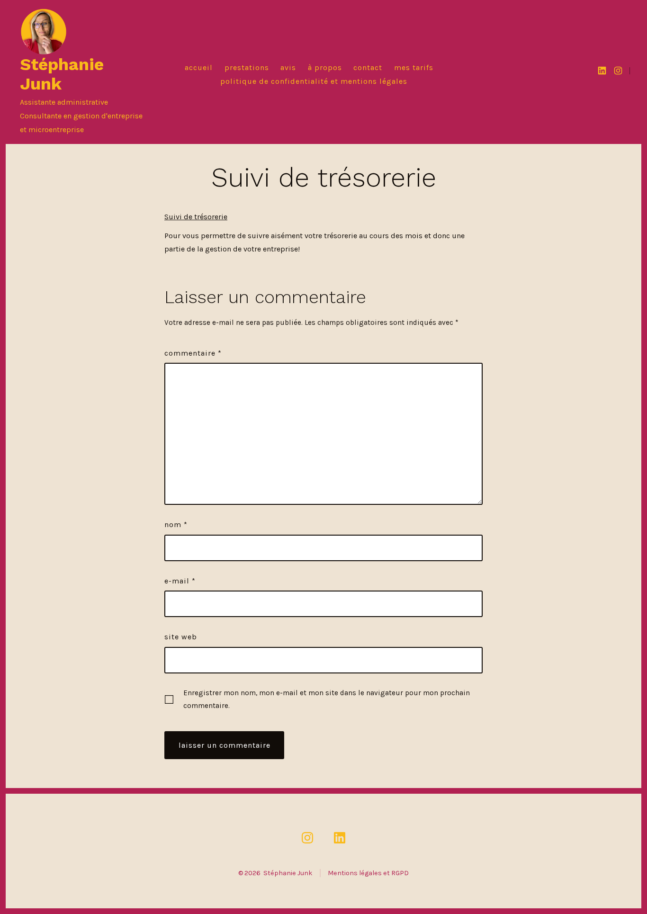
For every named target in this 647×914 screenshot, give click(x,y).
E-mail (180, 580)
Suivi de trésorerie (195, 216)
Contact (367, 67)
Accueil (199, 67)
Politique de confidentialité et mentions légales (313, 81)
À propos (325, 67)
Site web (180, 636)
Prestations (247, 67)
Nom (176, 524)
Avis (288, 67)
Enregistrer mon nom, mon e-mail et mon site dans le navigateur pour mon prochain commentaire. (326, 699)
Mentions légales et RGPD (368, 873)
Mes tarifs (413, 67)
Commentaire (193, 353)
